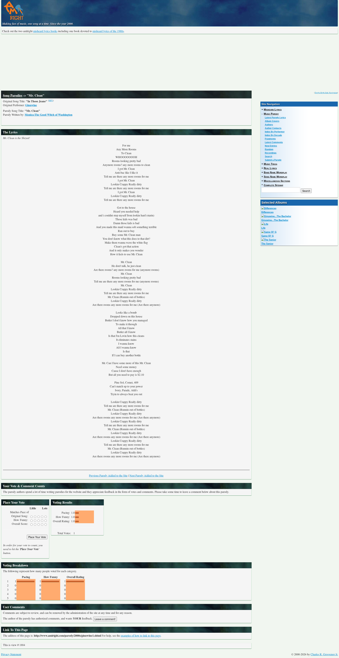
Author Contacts (273, 128)
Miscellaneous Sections (277, 180)
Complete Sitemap (273, 185)
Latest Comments (274, 142)
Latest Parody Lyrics (275, 117)
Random (269, 149)
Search (268, 156)
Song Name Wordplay (275, 176)
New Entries (271, 146)
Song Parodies (12, 95)
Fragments (270, 139)
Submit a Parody (273, 160)
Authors (269, 124)
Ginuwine (31, 105)
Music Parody (271, 113)
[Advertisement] (169, 62)
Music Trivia (270, 164)
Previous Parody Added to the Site (108, 475)
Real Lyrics (270, 168)
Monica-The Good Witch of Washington (48, 115)
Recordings (270, 153)
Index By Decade (273, 135)
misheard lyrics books (45, 31)
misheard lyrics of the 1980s (108, 31)
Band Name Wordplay (275, 172)
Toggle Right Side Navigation (326, 92)
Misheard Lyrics (273, 109)
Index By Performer (275, 132)
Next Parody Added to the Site (146, 475)
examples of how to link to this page (141, 635)
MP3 (51, 100)
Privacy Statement (11, 654)
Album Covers (272, 121)
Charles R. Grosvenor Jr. (324, 654)
